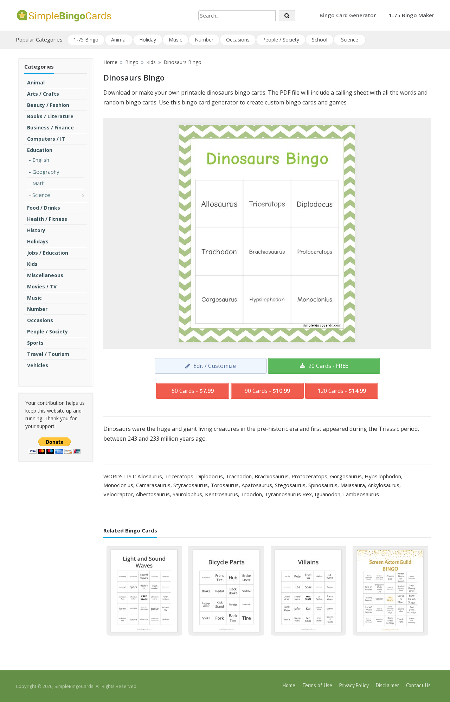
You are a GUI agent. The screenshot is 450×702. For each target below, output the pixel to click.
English (40, 159)
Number (204, 39)
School (319, 39)
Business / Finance (50, 127)
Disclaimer (387, 685)
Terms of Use (317, 685)
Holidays (38, 241)
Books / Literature (50, 116)
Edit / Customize (214, 366)
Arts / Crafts (43, 93)
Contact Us (418, 685)
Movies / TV (42, 286)
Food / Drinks (43, 207)
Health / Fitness (47, 219)
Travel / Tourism (48, 354)
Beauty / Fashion (48, 105)
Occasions (238, 39)
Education (39, 150)
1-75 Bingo (85, 39)
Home (289, 685)
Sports (35, 342)
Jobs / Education (47, 252)
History (36, 230)
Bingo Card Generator (348, 15)
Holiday (147, 39)
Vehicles (37, 365)
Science (349, 39)
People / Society (280, 39)
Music (175, 39)
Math (38, 183)
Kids (32, 264)
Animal (119, 39)
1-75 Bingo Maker (411, 15)
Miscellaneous (45, 275)
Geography (45, 171)
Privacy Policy (354, 685)
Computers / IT (46, 138)
